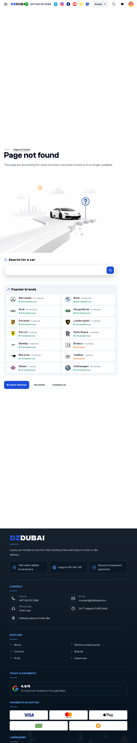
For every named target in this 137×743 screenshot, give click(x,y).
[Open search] (113, 4)
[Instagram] (62, 4)
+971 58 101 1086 (29, 600)
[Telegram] (55, 4)
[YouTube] (75, 4)
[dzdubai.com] (19, 4)
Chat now (25, 610)
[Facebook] (68, 4)
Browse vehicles (17, 385)
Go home (39, 385)
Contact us (59, 385)
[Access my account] (131, 4)
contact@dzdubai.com (92, 600)
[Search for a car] (60, 270)
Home (7, 149)
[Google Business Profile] (87, 4)
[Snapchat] (81, 4)
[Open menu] (6, 4)
